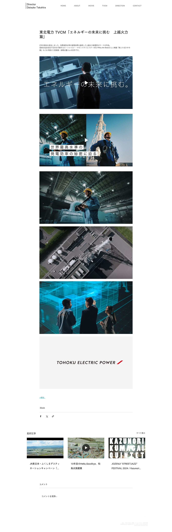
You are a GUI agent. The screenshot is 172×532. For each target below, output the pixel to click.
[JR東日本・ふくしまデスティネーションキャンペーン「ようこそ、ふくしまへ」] (45, 448)
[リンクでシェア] (53, 416)
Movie (42, 408)
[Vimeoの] (146, 518)
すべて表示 (140, 433)
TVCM (57, 402)
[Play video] (86, 82)
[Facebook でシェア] (40, 416)
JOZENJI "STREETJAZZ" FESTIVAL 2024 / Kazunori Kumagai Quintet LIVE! (125, 467)
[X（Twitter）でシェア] (47, 416)
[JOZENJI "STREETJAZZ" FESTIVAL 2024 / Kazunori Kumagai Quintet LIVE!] (127, 448)
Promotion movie (46, 402)
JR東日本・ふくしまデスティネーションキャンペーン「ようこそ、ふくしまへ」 (45, 467)
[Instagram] (141, 518)
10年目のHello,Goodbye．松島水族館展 (85, 466)
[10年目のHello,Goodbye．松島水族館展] (86, 448)
